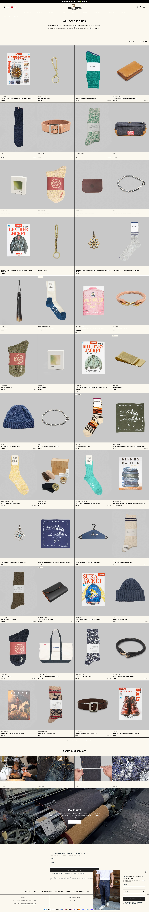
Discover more (74, 822)
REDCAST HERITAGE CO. (81, 560)
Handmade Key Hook (44, 98)
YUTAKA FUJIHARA (117, 501)
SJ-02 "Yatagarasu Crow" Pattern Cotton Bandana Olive (129, 446)
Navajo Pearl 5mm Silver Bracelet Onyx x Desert (126, 213)
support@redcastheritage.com (27, 900)
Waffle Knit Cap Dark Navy (120, 619)
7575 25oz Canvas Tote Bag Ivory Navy (49, 676)
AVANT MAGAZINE (5, 731)
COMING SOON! (27, 12)
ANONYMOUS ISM (80, 153)
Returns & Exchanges (79, 891)
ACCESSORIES (97, 12)
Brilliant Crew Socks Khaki (8, 619)
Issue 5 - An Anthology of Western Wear (12, 733)
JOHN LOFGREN (42, 501)
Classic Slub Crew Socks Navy (84, 676)
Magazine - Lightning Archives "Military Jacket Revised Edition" (91, 388)
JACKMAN (115, 617)
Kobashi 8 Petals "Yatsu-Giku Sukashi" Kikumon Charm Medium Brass (93, 271)
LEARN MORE (111, 12)
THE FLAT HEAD (116, 96)
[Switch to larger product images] (140, 41)
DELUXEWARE (41, 210)
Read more (74, 31)
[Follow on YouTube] (74, 900)
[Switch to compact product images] (146, 41)
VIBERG (2, 326)
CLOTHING (62, 12)
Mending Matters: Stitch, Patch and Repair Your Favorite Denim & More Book (129, 504)
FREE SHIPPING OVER (74, 1)
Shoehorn (4, 329)
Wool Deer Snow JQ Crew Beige (46, 733)
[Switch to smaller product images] (143, 41)
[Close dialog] (145, 872)
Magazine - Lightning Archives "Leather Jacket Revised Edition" (16, 271)
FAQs (88, 891)
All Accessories (15, 16)
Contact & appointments (46, 891)
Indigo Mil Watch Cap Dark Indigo (10, 446)
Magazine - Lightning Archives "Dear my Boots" (126, 733)
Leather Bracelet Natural (120, 329)
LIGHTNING (3, 96)
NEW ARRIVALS (39, 12)
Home (5, 16)
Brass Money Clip (117, 387)
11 (86, 740)
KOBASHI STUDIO (42, 96)
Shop (9, 16)
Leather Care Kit (43, 503)
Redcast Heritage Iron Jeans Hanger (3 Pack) (88, 562)
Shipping (68, 891)
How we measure (59, 891)
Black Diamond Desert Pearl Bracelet (48, 446)
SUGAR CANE (79, 731)
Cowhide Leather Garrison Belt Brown (86, 733)
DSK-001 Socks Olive (6, 387)
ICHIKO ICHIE (4, 210)
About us (27, 891)
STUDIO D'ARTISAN (42, 617)
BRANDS (51, 12)
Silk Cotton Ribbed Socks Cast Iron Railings (88, 503)
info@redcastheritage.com (28, 903)
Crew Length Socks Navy (8, 156)
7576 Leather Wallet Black (45, 619)
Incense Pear (42, 387)
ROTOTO (78, 96)
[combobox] (74, 866)
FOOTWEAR (84, 12)
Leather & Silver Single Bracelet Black (123, 676)
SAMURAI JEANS (79, 210)
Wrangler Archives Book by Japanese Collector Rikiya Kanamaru (91, 329)
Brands (34, 891)
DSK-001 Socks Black (6, 676)
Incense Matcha (5, 213)
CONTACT (123, 12)
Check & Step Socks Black (83, 446)
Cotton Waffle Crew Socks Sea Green (86, 98)
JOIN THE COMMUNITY (74, 870)
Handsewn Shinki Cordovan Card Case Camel (125, 98)
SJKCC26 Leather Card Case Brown (85, 213)
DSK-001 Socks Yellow (44, 213)
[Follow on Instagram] (70, 900)
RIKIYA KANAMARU (80, 326)
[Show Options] (98, 866)
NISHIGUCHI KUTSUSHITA (44, 326)
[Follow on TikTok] (78, 900)
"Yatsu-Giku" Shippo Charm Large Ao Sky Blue (13, 562)
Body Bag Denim (117, 156)
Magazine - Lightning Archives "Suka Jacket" (88, 619)
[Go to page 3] (90, 740)
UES (2, 153)
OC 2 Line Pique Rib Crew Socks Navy (122, 562)
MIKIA (114, 210)
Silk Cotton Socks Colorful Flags (10, 503)
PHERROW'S (41, 153)
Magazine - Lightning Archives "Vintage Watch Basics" (16, 98)
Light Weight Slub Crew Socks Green (86, 156)
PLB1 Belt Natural (43, 156)
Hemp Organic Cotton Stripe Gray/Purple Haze (126, 270)
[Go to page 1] (58, 740)
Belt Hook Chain (42, 270)
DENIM (73, 12)
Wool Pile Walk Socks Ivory (46, 329)
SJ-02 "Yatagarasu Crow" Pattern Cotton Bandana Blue (54, 562)
